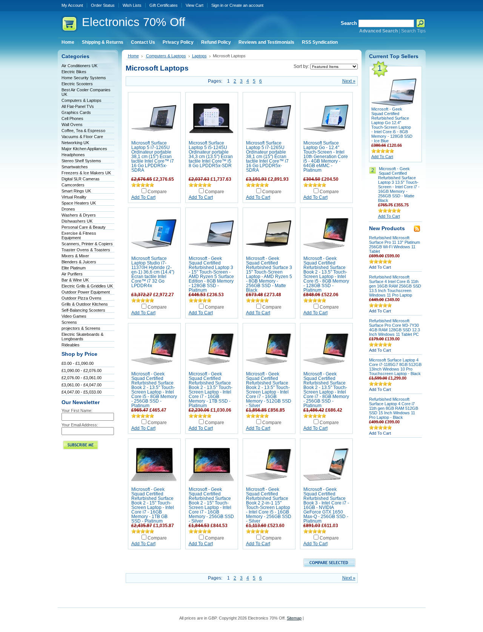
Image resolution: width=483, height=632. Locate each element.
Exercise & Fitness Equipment (79, 235)
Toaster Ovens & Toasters (86, 250)
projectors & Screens (81, 328)
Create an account (246, 5)
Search (349, 23)
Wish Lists (132, 5)
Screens (69, 322)
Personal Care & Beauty (84, 227)
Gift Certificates (163, 5)
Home (133, 56)
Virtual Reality (74, 197)
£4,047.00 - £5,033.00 (82, 392)
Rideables (71, 345)
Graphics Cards (76, 112)
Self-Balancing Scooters (83, 310)
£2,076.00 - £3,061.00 (82, 377)
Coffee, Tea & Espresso (83, 130)
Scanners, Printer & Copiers (87, 243)
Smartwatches (75, 167)
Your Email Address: (80, 425)
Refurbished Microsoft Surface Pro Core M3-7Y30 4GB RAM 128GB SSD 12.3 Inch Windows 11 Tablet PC (394, 327)
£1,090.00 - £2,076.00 (82, 370)
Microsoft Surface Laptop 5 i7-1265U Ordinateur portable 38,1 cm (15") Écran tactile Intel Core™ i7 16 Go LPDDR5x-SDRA (152, 156)
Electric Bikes (74, 71)
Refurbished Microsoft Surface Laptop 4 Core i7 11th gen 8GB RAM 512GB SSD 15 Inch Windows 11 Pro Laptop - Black (393, 408)
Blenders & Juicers (79, 262)
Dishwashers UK (77, 221)
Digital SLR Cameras (81, 179)
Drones (68, 209)
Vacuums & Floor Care (82, 136)
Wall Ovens (72, 124)
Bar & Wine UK (75, 280)
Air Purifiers (72, 274)
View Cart (194, 5)
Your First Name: (77, 410)
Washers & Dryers (79, 215)
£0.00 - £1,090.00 (78, 363)
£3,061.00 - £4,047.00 (82, 385)
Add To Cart (143, 197)
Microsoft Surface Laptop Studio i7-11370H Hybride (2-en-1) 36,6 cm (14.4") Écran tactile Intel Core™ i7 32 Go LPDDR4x (152, 272)
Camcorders (73, 185)
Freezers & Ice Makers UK (86, 173)
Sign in (217, 5)
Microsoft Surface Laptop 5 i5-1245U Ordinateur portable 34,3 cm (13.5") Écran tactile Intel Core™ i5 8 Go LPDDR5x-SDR (211, 154)
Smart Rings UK (76, 191)
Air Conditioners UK (79, 65)
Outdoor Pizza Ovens (82, 298)
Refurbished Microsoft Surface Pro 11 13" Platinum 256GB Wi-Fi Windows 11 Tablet (394, 244)
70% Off (133, 22)
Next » (348, 81)
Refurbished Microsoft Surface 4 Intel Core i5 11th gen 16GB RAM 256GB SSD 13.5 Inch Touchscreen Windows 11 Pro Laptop (395, 286)
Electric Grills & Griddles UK (87, 286)
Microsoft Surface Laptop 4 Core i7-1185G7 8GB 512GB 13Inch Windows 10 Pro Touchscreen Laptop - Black (395, 367)
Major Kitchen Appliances (84, 148)
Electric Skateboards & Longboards (82, 336)
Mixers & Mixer (75, 256)
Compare (157, 191)
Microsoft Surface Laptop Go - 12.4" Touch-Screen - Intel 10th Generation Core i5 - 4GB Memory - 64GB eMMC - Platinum (325, 156)
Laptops (199, 56)
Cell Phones (72, 118)
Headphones (73, 154)
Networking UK (75, 142)
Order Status (103, 5)
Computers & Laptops (82, 100)
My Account (72, 5)
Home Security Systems (84, 77)
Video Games (74, 316)
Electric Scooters (77, 83)
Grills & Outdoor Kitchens (85, 304)
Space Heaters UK (79, 203)
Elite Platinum (74, 268)
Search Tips (413, 31)
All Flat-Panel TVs (78, 106)
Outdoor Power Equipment (86, 292)
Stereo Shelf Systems (81, 160)
